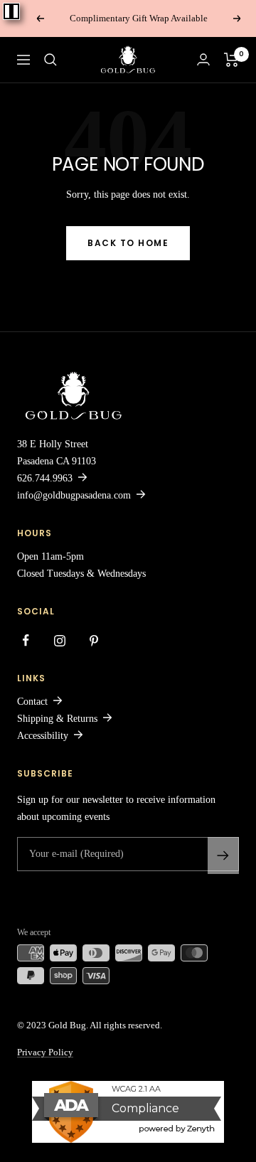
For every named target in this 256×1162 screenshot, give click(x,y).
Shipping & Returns (57, 718)
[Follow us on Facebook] (25, 640)
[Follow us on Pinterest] (93, 640)
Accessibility (42, 735)
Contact (32, 701)
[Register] (223, 855)
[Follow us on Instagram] (59, 640)
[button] (50, 59)
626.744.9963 (45, 478)
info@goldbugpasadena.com (74, 495)
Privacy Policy (45, 1052)
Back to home (128, 243)
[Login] (203, 59)
